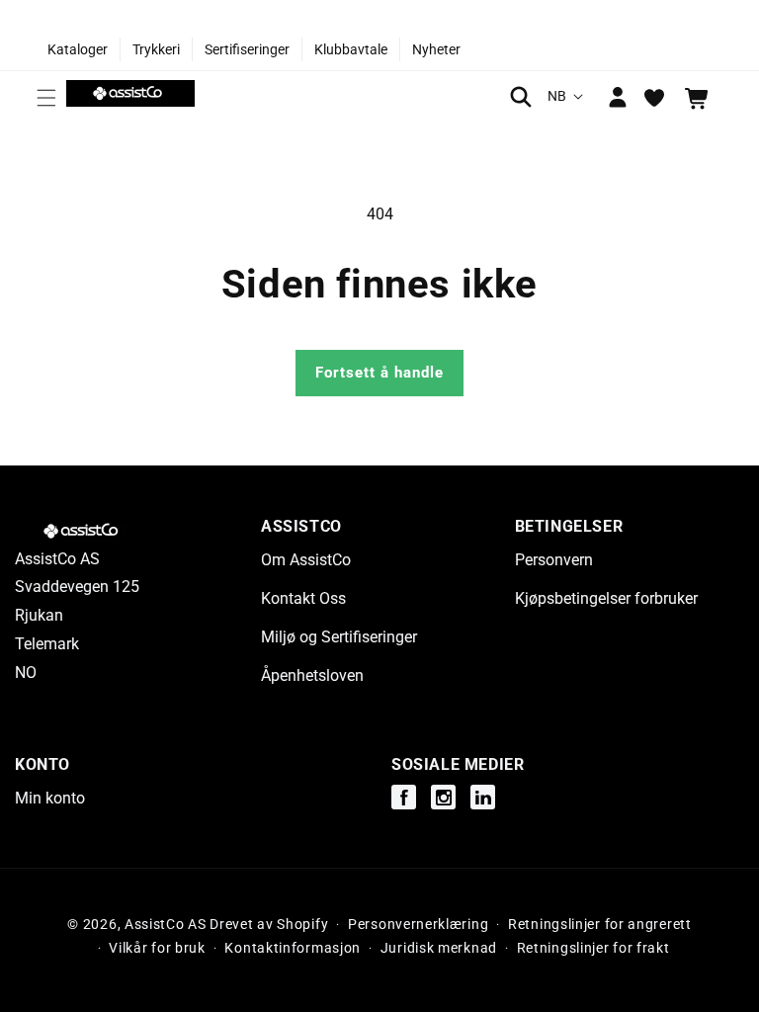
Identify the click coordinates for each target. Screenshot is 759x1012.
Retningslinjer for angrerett (600, 924)
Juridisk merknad (438, 948)
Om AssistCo (306, 559)
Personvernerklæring (418, 924)
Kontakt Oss (303, 598)
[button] (46, 98)
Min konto (50, 798)
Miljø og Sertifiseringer (339, 637)
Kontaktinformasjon (292, 948)
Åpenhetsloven (312, 675)
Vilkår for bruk (157, 948)
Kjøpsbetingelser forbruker (606, 598)
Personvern (554, 559)
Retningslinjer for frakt (593, 948)
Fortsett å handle (379, 372)
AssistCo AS (166, 924)
